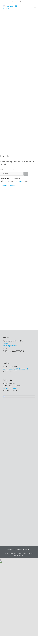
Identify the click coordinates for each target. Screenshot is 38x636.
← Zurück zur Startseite (7, 186)
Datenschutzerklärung (24, 549)
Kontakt (20, 181)
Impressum (11, 549)
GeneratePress (19, 555)
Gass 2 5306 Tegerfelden (10, 344)
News (7, 2)
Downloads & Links (26, 2)
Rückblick (15, 2)
